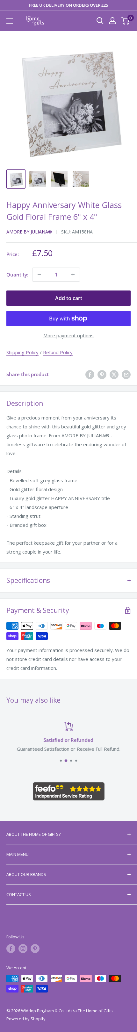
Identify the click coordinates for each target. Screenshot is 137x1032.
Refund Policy (58, 352)
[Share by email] (126, 374)
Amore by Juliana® (29, 232)
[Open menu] (9, 21)
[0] (125, 21)
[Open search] (100, 20)
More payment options (68, 335)
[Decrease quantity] (39, 274)
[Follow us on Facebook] (10, 948)
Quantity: (17, 274)
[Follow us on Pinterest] (35, 948)
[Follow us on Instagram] (22, 948)
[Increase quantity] (73, 274)
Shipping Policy (22, 352)
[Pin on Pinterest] (101, 374)
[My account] (112, 20)
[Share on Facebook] (89, 374)
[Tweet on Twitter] (114, 374)
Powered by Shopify (26, 1018)
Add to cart (68, 298)
